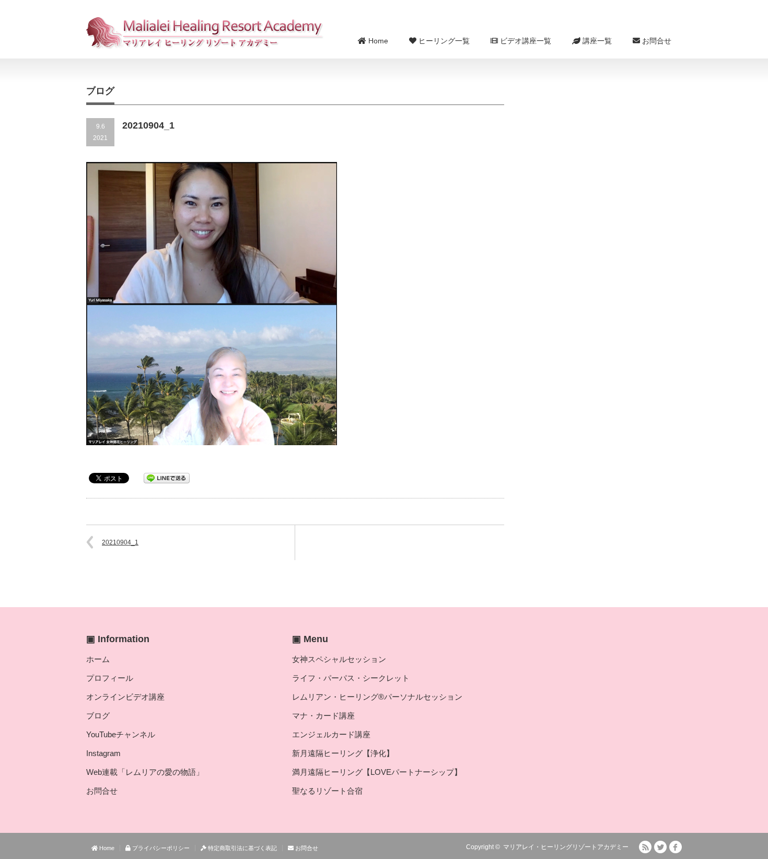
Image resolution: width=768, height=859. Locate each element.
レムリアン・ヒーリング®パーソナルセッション (377, 696)
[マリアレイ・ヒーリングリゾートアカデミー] (205, 33)
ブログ (98, 715)
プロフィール (109, 678)
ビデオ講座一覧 (524, 41)
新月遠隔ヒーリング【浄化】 (343, 753)
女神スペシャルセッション (339, 659)
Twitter (660, 847)
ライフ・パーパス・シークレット (351, 678)
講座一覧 (596, 41)
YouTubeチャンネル (120, 734)
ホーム (98, 659)
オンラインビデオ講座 (125, 696)
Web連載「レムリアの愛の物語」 (145, 772)
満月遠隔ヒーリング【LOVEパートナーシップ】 (377, 772)
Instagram (103, 753)
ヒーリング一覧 (443, 41)
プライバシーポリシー (160, 848)
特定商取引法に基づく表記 (241, 848)
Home (377, 41)
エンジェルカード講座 (331, 734)
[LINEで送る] (167, 477)
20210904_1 (120, 542)
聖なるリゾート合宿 (327, 790)
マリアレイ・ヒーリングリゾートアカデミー (566, 847)
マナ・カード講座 (323, 715)
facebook (675, 847)
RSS (645, 847)
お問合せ (655, 41)
